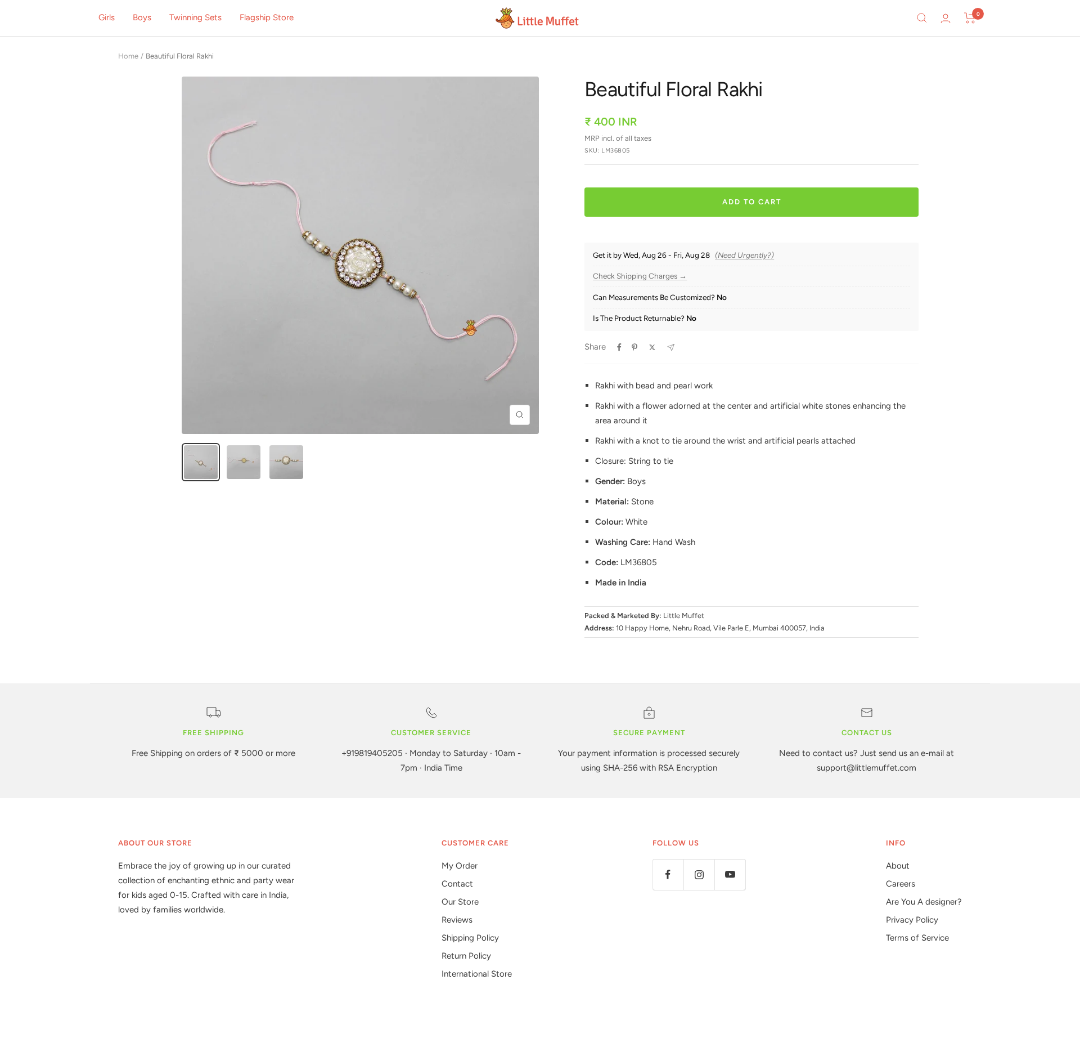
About (898, 866)
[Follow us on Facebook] (667, 874)
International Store (477, 974)
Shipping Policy (470, 938)
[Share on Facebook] (619, 347)
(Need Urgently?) (744, 255)
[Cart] (970, 18)
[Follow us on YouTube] (729, 874)
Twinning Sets (195, 17)
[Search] (922, 18)
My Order (460, 866)
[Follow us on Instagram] (698, 874)
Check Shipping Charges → (640, 276)
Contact (457, 884)
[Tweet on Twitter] (652, 347)
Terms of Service (917, 938)
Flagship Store (267, 17)
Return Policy (466, 956)
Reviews (457, 920)
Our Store (460, 902)
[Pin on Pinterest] (634, 347)
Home (128, 56)
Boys (142, 17)
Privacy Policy (912, 920)
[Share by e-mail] (670, 347)
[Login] (945, 18)
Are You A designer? (924, 902)
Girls (106, 17)
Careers (900, 884)
